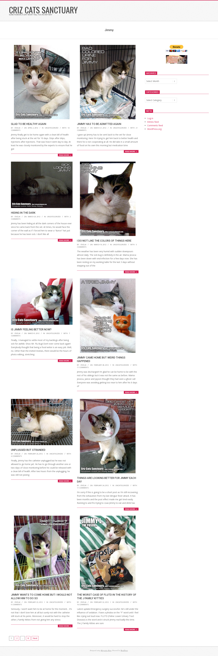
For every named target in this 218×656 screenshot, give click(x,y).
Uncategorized (51, 128)
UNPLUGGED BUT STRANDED (28, 449)
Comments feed (155, 125)
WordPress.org (154, 129)
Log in (150, 118)
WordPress (124, 650)
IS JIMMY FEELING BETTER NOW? (31, 329)
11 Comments (83, 367)
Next (35, 638)
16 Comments (83, 604)
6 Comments (16, 456)
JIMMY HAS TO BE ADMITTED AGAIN (99, 123)
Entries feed (153, 121)
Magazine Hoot (106, 650)
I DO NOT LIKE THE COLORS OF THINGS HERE (104, 240)
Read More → (65, 155)
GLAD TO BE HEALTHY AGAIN (28, 123)
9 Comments (16, 604)
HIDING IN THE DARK (23, 212)
